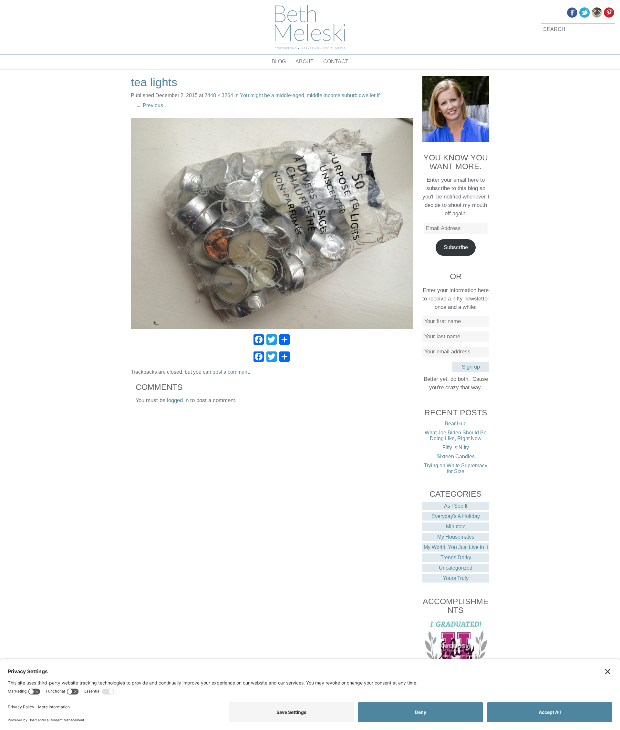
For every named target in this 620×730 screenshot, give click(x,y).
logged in (178, 400)
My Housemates (455, 537)
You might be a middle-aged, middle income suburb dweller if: (310, 95)
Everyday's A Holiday (455, 516)
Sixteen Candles (456, 456)
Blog (279, 61)
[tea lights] (272, 223)
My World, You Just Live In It (456, 547)
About (304, 61)
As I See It (455, 506)
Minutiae (456, 526)
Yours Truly (456, 578)
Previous (149, 105)
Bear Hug (456, 423)
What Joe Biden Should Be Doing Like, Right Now (456, 435)
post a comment (230, 372)
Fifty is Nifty (455, 447)
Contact (335, 61)
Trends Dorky (455, 557)
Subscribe (456, 247)
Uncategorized (455, 568)
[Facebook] (258, 340)
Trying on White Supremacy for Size (455, 468)
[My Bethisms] (310, 27)
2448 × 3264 (218, 95)
